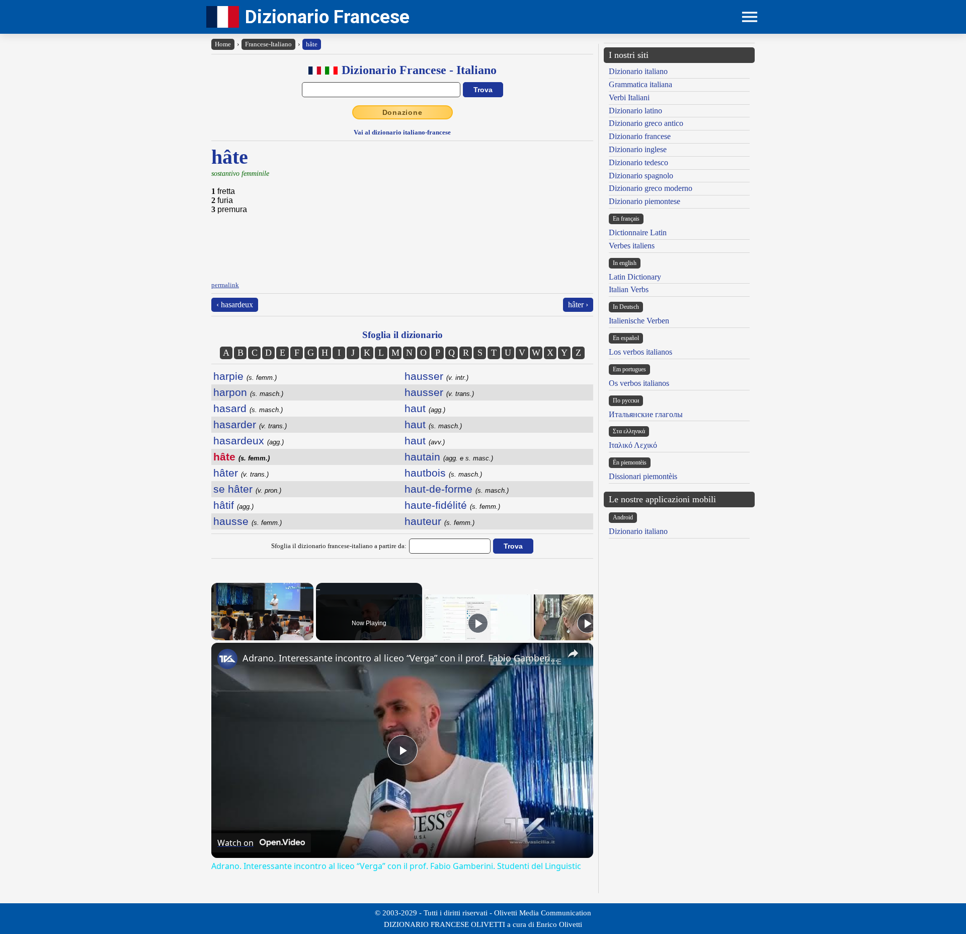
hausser (436, 376)
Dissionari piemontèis (643, 476)
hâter (241, 473)
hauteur (439, 521)
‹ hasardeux (234, 304)
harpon (248, 392)
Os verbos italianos (639, 383)
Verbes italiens (632, 245)
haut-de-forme (457, 489)
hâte (311, 44)
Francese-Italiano (268, 44)
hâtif (233, 505)
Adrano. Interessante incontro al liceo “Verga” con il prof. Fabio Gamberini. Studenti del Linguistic (401, 658)
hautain (449, 456)
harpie (245, 376)
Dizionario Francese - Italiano (419, 70)
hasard (248, 408)
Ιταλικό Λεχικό (633, 445)
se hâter (247, 489)
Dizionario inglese (638, 149)
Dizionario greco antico (646, 123)
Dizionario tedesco (638, 162)
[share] (573, 653)
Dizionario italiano (638, 71)
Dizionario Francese (327, 17)
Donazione (402, 112)
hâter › (578, 304)
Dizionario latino (635, 110)
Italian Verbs (629, 289)
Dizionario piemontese (644, 201)
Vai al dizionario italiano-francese (402, 132)
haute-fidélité (452, 505)
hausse (247, 521)
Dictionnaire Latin (638, 232)
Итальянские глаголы (646, 414)
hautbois (443, 473)
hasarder (250, 424)
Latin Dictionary (635, 277)
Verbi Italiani (629, 97)
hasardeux (248, 440)
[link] (227, 659)
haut (425, 408)
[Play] (478, 623)
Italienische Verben (639, 320)
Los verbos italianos (640, 352)
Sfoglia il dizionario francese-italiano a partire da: (339, 546)
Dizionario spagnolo (641, 175)
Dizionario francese (640, 136)
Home (223, 44)
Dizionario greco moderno (650, 188)
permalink (225, 285)
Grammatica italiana (640, 84)
